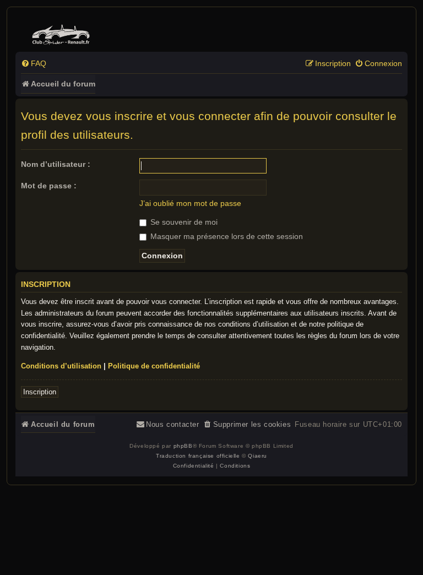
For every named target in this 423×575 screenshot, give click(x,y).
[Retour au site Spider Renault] (62, 32)
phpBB (183, 446)
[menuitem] (33, 63)
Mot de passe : (49, 185)
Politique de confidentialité (154, 366)
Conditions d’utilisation (61, 366)
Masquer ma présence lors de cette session (225, 236)
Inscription (39, 392)
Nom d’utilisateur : (55, 164)
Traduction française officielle (198, 456)
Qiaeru (257, 456)
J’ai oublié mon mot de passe (190, 203)
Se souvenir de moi (183, 222)
